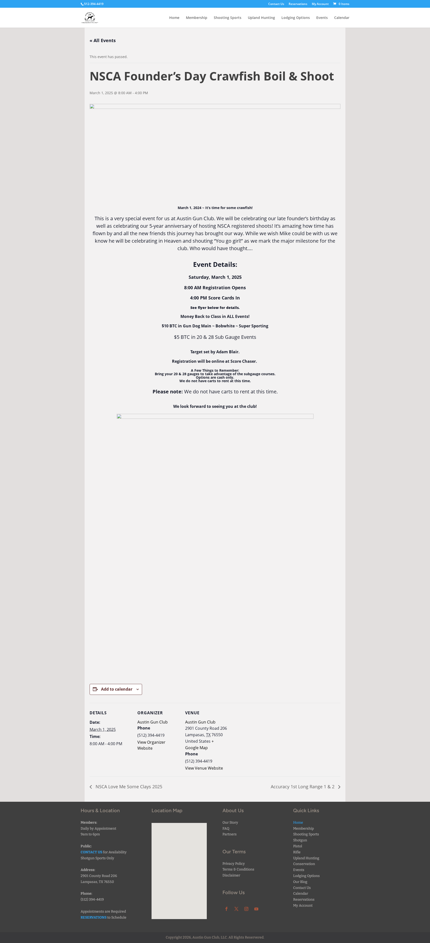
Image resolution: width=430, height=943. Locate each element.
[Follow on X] (236, 909)
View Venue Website (204, 768)
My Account (320, 4)
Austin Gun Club (152, 722)
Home (174, 18)
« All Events (103, 40)
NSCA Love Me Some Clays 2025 (128, 787)
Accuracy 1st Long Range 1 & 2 (303, 787)
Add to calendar (116, 689)
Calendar (341, 18)
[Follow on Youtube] (256, 909)
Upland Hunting (261, 18)
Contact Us (276, 4)
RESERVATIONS (94, 917)
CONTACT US (91, 852)
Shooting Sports (227, 18)
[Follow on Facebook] (226, 909)
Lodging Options (295, 18)
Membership (196, 18)
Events (322, 18)
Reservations (298, 4)
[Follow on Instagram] (246, 909)
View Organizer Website (151, 745)
